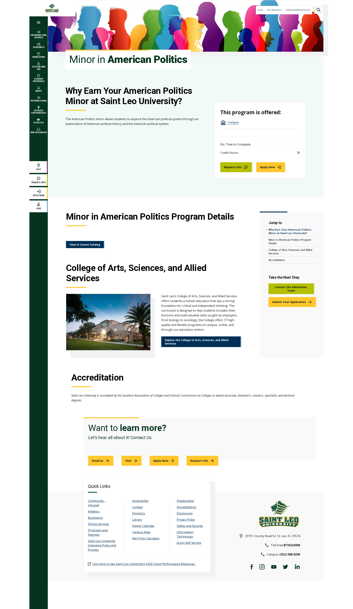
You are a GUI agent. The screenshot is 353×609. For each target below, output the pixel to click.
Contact (137, 507)
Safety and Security (190, 526)
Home (260, 10)
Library (137, 520)
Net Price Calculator (146, 538)
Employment (185, 501)
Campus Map (141, 532)
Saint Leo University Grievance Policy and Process (102, 545)
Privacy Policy (186, 520)
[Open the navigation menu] (38, 22)
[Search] (319, 10)
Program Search (274, 10)
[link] (236, 167)
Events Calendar (143, 526)
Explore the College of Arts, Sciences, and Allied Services (196, 341)
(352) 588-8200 (289, 554)
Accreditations (186, 507)
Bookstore (95, 518)
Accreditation (277, 260)
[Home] (52, 8)
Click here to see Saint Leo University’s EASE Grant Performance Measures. (143, 564)
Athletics (94, 511)
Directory (138, 513)
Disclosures (185, 513)
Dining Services (98, 524)
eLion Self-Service (189, 543)
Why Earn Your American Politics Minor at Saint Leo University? (290, 231)
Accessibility (140, 501)
